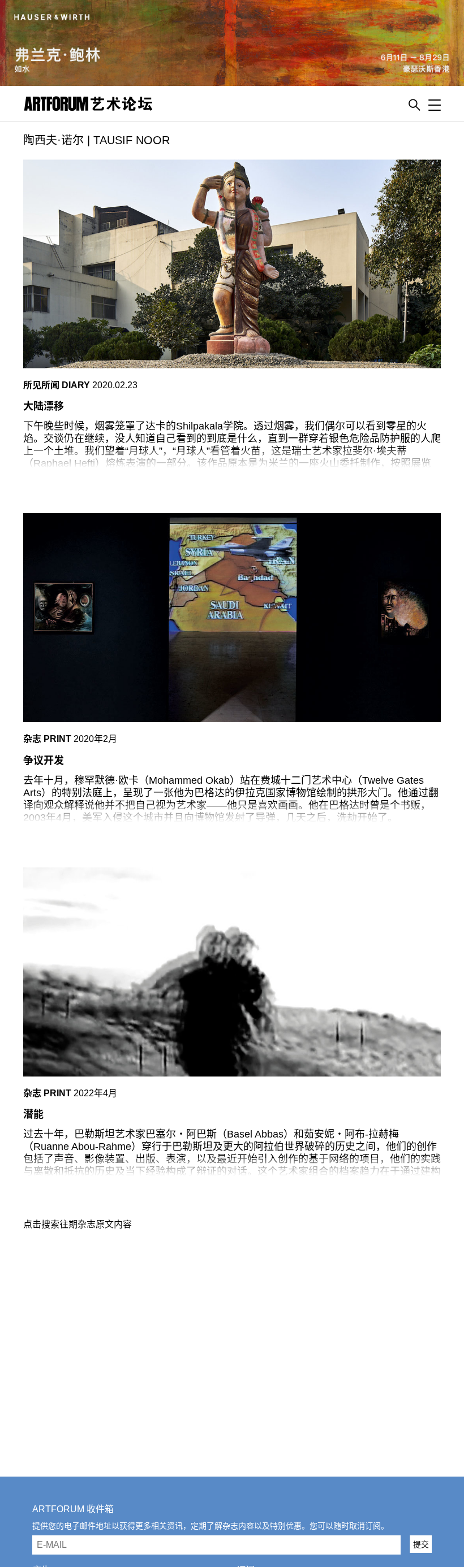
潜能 (33, 1114)
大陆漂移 (43, 406)
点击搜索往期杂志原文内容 (77, 1224)
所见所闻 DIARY (56, 385)
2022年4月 (95, 1093)
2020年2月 (95, 739)
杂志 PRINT (47, 739)
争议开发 (43, 760)
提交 (421, 1544)
